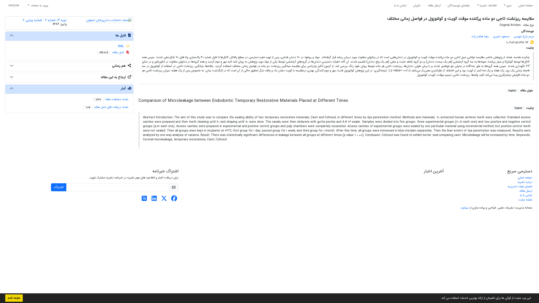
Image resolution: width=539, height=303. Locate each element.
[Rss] (144, 199)
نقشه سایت (525, 199)
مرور (508, 5)
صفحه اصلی (525, 5)
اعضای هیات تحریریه (520, 186)
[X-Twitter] (164, 199)
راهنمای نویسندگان (459, 5)
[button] (439, 298)
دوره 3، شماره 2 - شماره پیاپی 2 (45, 20)
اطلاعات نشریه (488, 5)
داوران (417, 5)
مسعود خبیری (501, 36)
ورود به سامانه (39, 5)
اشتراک (59, 187)
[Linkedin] (154, 199)
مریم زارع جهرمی (524, 36)
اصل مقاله (112, 52)
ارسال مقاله (434, 5)
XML (121, 46)
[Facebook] (174, 199)
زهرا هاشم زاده (480, 36)
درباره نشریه (525, 182)
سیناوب (464, 207)
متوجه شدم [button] (14, 298)
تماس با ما (400, 5)
